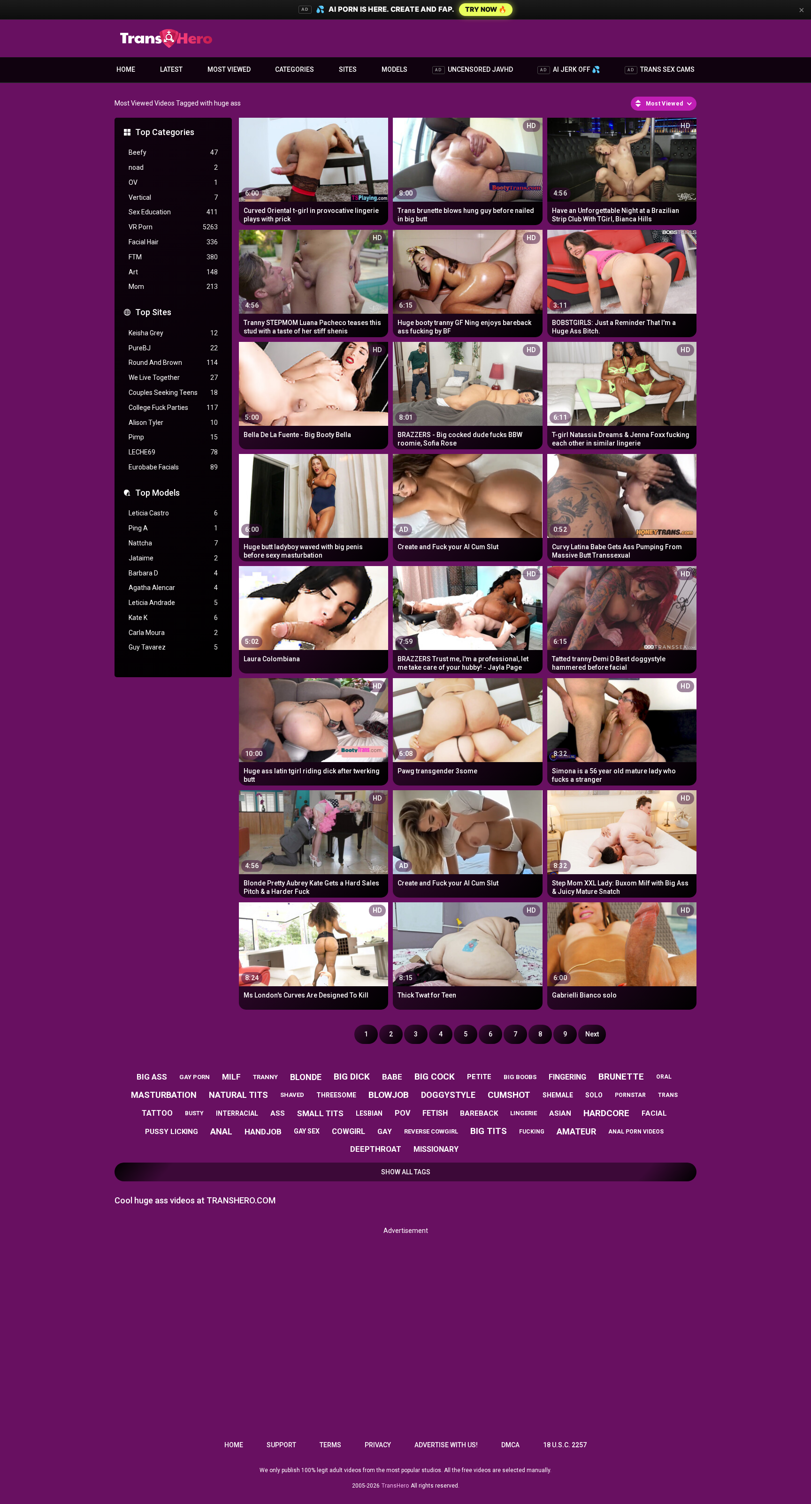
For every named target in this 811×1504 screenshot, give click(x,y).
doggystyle (448, 1095)
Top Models (157, 493)
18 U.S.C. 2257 (565, 1445)
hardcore (606, 1113)
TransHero (395, 1485)
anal (221, 1131)
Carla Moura (173, 632)
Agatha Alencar (173, 587)
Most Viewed (229, 69)
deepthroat (375, 1149)
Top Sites (153, 312)
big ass (152, 1076)
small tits (320, 1113)
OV (173, 182)
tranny (265, 1077)
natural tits (238, 1095)
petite (479, 1077)
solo (594, 1095)
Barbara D (173, 573)
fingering (567, 1077)
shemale (558, 1095)
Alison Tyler (173, 422)
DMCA (510, 1445)
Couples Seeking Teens (173, 392)
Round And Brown (173, 362)
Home (125, 69)
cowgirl (348, 1131)
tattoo (157, 1113)
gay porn (194, 1077)
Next (592, 1034)
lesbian (369, 1113)
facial (654, 1113)
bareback (479, 1113)
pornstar (630, 1095)
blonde (305, 1077)
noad (173, 167)
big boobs (520, 1077)
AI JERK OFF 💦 (570, 69)
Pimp (173, 437)
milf (231, 1076)
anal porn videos (636, 1131)
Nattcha (173, 543)
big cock (434, 1076)
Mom (173, 286)
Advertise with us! (446, 1445)
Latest (171, 69)
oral (664, 1076)
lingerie (523, 1113)
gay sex (307, 1131)
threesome (336, 1095)
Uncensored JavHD (474, 69)
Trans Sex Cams (661, 69)
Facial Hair (173, 242)
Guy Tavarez (173, 647)
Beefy (173, 152)
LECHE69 (173, 452)
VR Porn (173, 227)
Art (173, 272)
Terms (330, 1445)
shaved (292, 1094)
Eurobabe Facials (173, 467)
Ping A (173, 528)
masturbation (164, 1095)
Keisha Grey (173, 333)
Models (394, 69)
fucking (531, 1131)
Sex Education (173, 212)
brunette (621, 1076)
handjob (263, 1131)
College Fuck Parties (173, 407)
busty (194, 1113)
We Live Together (173, 377)
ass (277, 1113)
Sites (348, 69)
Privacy (378, 1445)
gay (384, 1131)
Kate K (173, 617)
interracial (237, 1113)
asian (560, 1113)
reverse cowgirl (431, 1131)
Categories (294, 69)
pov (402, 1113)
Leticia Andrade (173, 602)
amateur (576, 1131)
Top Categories (164, 132)
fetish (435, 1113)
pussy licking (171, 1131)
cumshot (509, 1094)
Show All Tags (405, 1172)
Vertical (173, 197)
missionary (436, 1149)
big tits (488, 1131)
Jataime (173, 558)
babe (392, 1076)
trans (668, 1095)
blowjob (388, 1094)
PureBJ (173, 348)
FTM (173, 257)
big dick (352, 1076)
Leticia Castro (173, 513)
